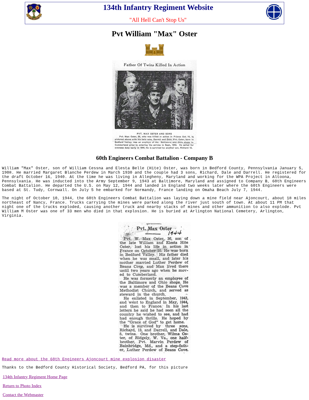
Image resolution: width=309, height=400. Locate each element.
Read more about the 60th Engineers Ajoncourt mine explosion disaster (84, 359)
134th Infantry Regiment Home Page (35, 376)
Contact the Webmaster (23, 394)
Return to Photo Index (22, 385)
